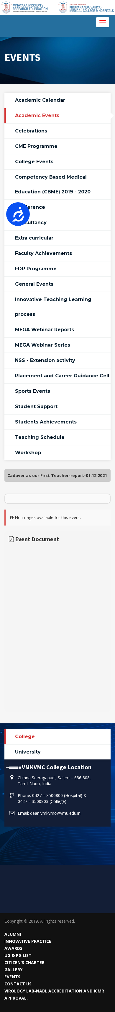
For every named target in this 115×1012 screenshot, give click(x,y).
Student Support (36, 406)
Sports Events (32, 391)
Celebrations (31, 131)
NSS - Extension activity (45, 360)
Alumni (12, 934)
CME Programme (36, 146)
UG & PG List (18, 955)
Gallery (13, 969)
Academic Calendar (40, 100)
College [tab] (25, 736)
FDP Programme (36, 268)
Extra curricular (34, 238)
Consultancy (31, 222)
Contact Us (18, 984)
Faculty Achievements (43, 253)
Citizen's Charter (24, 962)
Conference (30, 207)
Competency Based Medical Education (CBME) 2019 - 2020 (53, 184)
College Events (34, 161)
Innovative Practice (27, 941)
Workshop (28, 452)
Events (12, 976)
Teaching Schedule (40, 437)
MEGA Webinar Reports (44, 329)
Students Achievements (46, 422)
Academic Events (37, 115)
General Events (34, 284)
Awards (13, 948)
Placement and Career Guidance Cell (62, 376)
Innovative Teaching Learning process (53, 307)
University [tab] (28, 752)
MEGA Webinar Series (42, 345)
